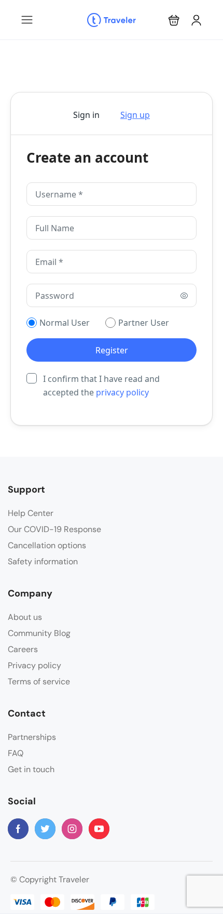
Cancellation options (47, 545)
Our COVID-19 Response (54, 529)
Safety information (43, 561)
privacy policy (122, 392)
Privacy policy (34, 665)
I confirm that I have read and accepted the (101, 385)
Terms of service (39, 681)
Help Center (30, 513)
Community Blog (39, 633)
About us (25, 617)
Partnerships (32, 737)
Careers (23, 649)
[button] (174, 20)
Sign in (86, 115)
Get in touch (31, 769)
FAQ (15, 753)
